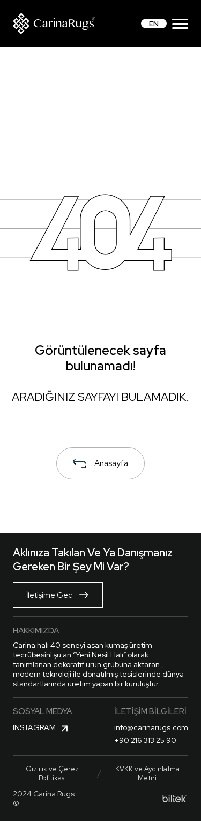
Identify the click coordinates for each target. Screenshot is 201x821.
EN (154, 23)
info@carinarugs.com (151, 727)
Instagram (34, 727)
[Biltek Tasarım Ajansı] (174, 798)
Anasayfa (111, 463)
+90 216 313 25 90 (145, 740)
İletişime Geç (49, 595)
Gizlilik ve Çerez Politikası (52, 773)
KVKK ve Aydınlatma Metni (147, 773)
